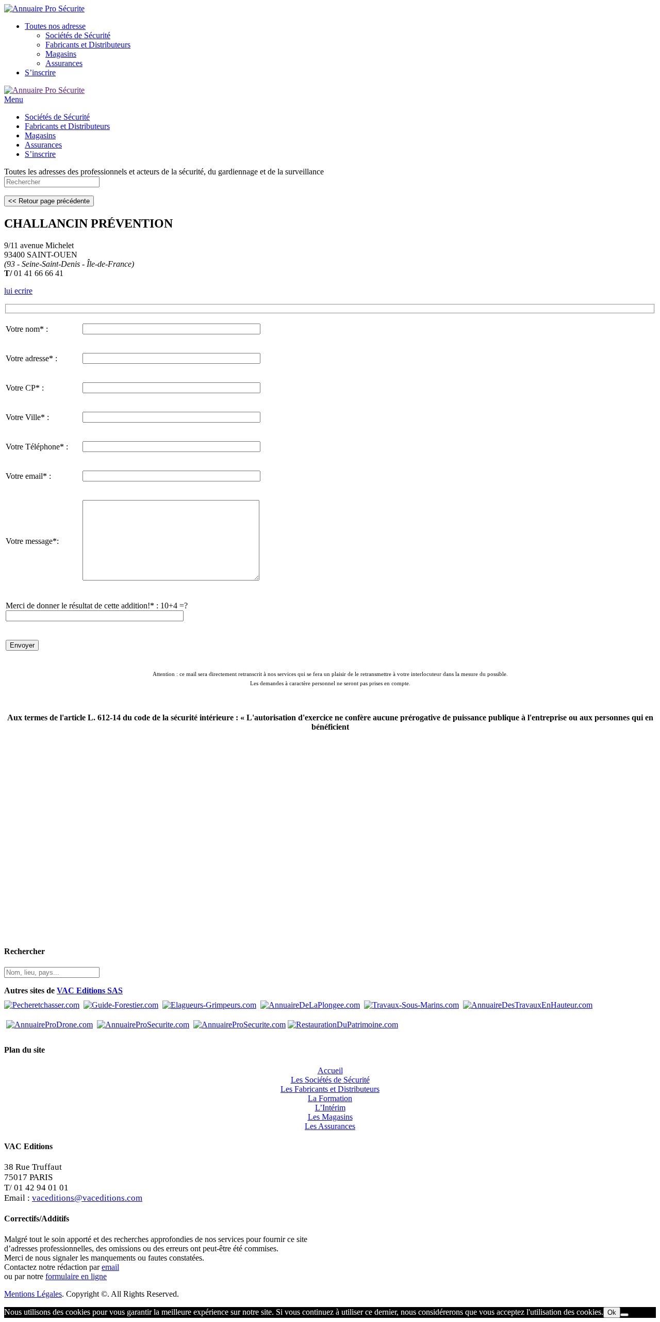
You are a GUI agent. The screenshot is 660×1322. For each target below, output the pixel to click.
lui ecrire (18, 290)
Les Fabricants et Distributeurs (330, 1089)
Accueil (330, 1070)
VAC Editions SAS (90, 990)
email (110, 1267)
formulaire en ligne (76, 1276)
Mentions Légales (33, 1293)
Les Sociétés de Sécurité (330, 1079)
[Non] (624, 1314)
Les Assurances (330, 1126)
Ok (611, 1312)
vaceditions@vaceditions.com (87, 1198)
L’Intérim (330, 1107)
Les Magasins (330, 1117)
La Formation (330, 1098)
